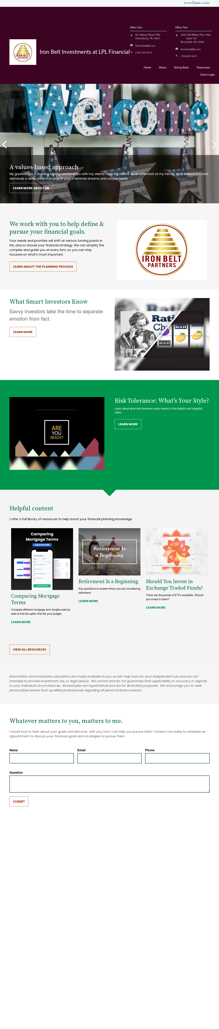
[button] (147, 67)
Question (16, 772)
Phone (149, 750)
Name (13, 750)
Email (81, 750)
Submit (19, 801)
